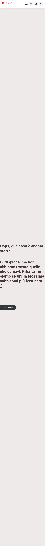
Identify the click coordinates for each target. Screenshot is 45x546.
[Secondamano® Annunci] (7, 3)
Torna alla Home (7, 307)
